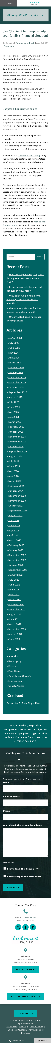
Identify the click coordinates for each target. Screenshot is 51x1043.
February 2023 (16, 545)
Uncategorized (16, 686)
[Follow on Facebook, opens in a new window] (25, 927)
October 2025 (16, 387)
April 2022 (13, 594)
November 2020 (17, 629)
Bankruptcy (9, 46)
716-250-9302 (18, 1040)
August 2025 (15, 397)
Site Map (23, 1026)
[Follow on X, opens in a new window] (18, 927)
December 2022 (17, 555)
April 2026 (13, 357)
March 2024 (14, 481)
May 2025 (13, 412)
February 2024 (16, 486)
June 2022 (14, 584)
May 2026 (13, 352)
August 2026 (15, 338)
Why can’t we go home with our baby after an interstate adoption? (24, 299)
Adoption (13, 656)
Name (6, 782)
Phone (6, 811)
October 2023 (16, 505)
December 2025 (17, 377)
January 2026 (15, 372)
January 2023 (15, 550)
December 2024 (17, 436)
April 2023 (13, 535)
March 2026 (14, 362)
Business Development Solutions (24, 1030)
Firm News (14, 671)
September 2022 (17, 569)
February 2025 (16, 426)
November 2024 (17, 441)
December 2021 (16, 609)
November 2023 (17, 500)
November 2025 (17, 382)
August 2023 (15, 515)
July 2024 (13, 461)
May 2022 (13, 589)
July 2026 (13, 342)
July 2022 (13, 579)
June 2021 (13, 619)
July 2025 (13, 402)
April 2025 (13, 417)
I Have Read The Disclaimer (23, 869)
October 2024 (16, 446)
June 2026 (14, 347)
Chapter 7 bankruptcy (29, 155)
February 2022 (16, 604)
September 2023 (17, 510)
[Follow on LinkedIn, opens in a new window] (33, 927)
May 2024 (13, 471)
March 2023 (14, 540)
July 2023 (13, 520)
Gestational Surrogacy (20, 676)
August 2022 (15, 574)
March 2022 (14, 599)
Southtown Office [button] (25, 996)
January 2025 (15, 431)
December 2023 (17, 495)
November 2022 (17, 560)
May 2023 (13, 530)
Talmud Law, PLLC (25, 43)
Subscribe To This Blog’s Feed (24, 703)
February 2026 (16, 367)
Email (44, 1040)
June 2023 (14, 525)
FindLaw (25, 1033)
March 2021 (14, 624)
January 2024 (15, 490)
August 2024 (15, 456)
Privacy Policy (36, 1026)
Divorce (12, 666)
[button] (8, 3)
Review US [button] (25, 1013)
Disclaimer (8, 862)
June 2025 (14, 407)
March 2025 (14, 421)
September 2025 (17, 392)
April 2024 (13, 476)
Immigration (15, 681)
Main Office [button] (25, 969)
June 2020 (14, 639)
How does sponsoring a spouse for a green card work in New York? (25, 278)
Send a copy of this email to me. (24, 876)
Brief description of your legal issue (22, 825)
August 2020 (15, 634)
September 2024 (17, 451)
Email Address (12, 796)
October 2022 (16, 565)
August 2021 (15, 614)
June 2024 (14, 466)
